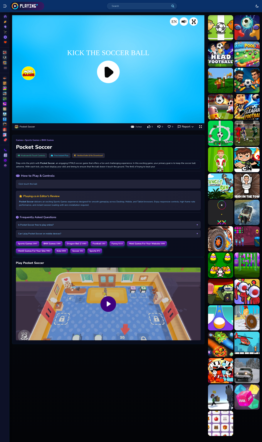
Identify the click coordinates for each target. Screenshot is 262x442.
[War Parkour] (247, 317)
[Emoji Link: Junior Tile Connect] (220, 423)
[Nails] (4, 103)
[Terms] (4, 155)
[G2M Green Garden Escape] (247, 265)
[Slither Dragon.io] (220, 344)
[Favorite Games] (4, 42)
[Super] (4, 129)
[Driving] (4, 78)
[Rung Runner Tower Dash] (220, 397)
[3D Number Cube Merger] (247, 397)
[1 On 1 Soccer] (220, 27)
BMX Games (48, 140)
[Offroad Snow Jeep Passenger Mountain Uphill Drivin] (247, 370)
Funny (117, 243)
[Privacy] (4, 165)
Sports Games (32, 140)
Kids (61, 250)
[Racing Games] (4, 52)
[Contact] (4, 150)
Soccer (77, 250)
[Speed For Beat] (220, 238)
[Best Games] (4, 26)
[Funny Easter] (220, 265)
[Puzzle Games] (4, 62)
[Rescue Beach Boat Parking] (247, 212)
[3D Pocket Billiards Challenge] (247, 54)
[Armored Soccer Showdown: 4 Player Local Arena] (220, 133)
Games (19, 140)
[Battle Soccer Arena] (220, 159)
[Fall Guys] (4, 119)
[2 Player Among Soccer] (247, 27)
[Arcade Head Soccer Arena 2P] (220, 106)
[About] (4, 160)
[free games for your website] (4, 93)
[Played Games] (4, 37)
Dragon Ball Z (76, 243)
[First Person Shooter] (4, 98)
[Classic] (4, 83)
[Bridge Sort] (247, 291)
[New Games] (4, 21)
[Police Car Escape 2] (220, 291)
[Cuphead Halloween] (220, 370)
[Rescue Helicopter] (247, 344)
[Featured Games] (4, 32)
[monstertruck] (4, 124)
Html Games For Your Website (147, 243)
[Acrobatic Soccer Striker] (220, 80)
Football (99, 243)
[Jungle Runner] (220, 186)
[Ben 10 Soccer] (247, 159)
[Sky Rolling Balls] (220, 317)
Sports (94, 250)
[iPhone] (4, 88)
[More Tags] (4, 139)
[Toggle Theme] (257, 6)
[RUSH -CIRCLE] (220, 212)
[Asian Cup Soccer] (247, 133)
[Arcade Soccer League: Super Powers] (247, 106)
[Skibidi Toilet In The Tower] (247, 186)
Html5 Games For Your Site (34, 250)
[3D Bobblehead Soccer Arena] (220, 54)
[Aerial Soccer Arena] (247, 80)
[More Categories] (4, 67)
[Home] (4, 16)
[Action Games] (4, 57)
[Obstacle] (4, 134)
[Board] (4, 114)
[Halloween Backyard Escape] (247, 238)
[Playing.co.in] (27, 6)
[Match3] (4, 109)
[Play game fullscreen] (200, 126)
